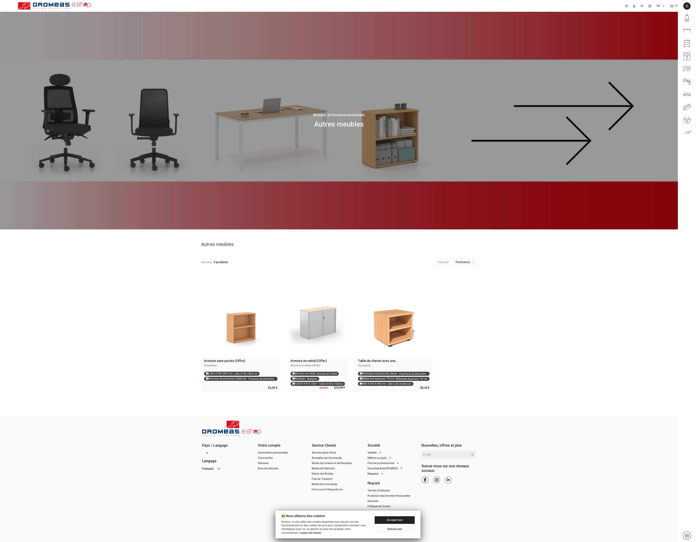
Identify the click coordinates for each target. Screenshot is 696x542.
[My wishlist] (642, 5)
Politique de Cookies (379, 506)
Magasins (373, 473)
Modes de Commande (324, 484)
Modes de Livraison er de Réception (332, 463)
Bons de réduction (268, 468)
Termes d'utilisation (379, 490)
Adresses (263, 463)
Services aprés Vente (324, 452)
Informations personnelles (273, 452)
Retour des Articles (323, 473)
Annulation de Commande (327, 457)
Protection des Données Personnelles (389, 495)
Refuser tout (395, 528)
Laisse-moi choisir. (311, 532)
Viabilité (372, 452)
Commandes (265, 457)
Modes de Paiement (323, 468)
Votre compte (269, 445)
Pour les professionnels (381, 463)
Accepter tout (395, 519)
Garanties (373, 501)
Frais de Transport (322, 478)
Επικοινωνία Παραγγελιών (327, 489)
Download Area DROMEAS (383, 468)
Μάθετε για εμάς (377, 457)
